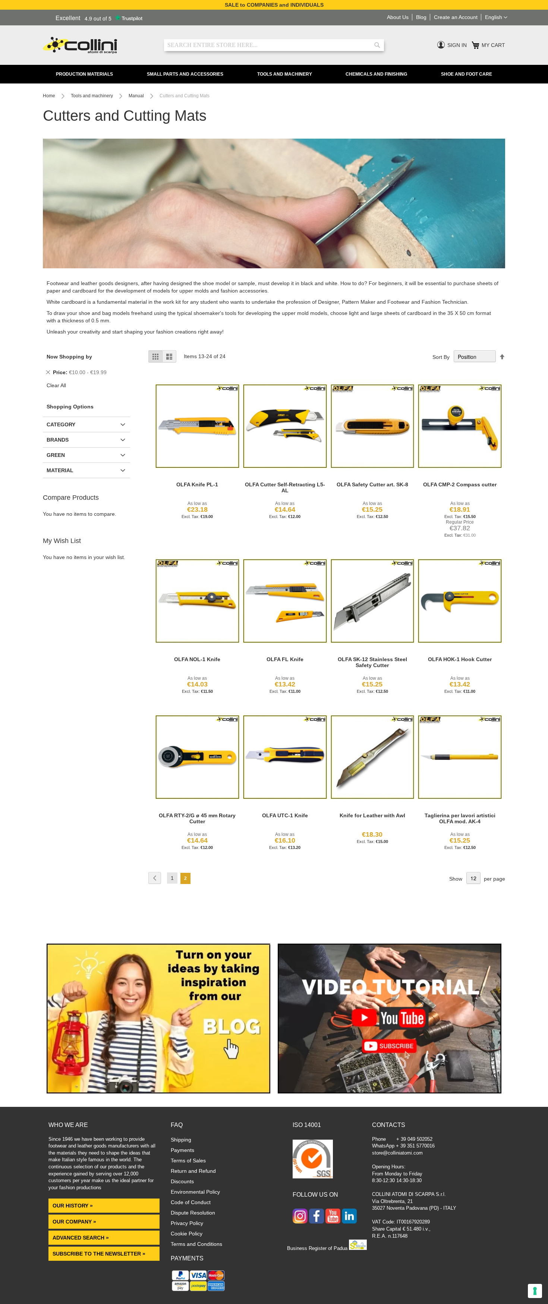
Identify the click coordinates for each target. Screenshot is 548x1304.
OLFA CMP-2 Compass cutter (460, 484)
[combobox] (274, 45)
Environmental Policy (195, 1192)
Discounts (182, 1181)
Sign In (457, 45)
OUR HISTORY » (73, 1206)
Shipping (181, 1140)
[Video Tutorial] (389, 1092)
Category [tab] (61, 424)
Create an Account (456, 17)
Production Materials (84, 74)
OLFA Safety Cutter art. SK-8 (372, 484)
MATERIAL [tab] (60, 470)
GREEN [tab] (56, 455)
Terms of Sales (188, 1161)
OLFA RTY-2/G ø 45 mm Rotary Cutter (197, 818)
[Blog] (158, 1092)
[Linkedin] (349, 1217)
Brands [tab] (58, 440)
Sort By (441, 357)
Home (49, 95)
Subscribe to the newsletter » (99, 1254)
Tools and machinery (92, 95)
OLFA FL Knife (285, 659)
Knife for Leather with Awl (372, 815)
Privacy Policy (187, 1223)
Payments (182, 1150)
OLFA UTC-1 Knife (285, 815)
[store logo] (98, 45)
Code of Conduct (191, 1202)
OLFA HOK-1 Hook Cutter (460, 659)
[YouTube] (332, 1217)
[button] (496, 17)
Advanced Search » (81, 1238)
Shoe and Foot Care (466, 74)
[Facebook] (316, 1217)
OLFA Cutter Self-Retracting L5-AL (285, 487)
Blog (421, 17)
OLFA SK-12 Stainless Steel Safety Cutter (372, 662)
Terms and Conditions (196, 1244)
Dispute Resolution (193, 1213)
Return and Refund (193, 1171)
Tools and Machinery (284, 74)
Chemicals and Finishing (376, 74)
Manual (137, 95)
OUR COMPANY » (75, 1222)
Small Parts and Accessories (185, 74)
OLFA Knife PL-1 (197, 484)
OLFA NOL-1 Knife (197, 659)
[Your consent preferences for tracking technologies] (535, 1291)
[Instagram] (300, 1217)
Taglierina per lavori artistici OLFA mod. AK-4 (460, 818)
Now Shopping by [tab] (69, 357)
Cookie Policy (186, 1234)
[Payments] (198, 1291)
